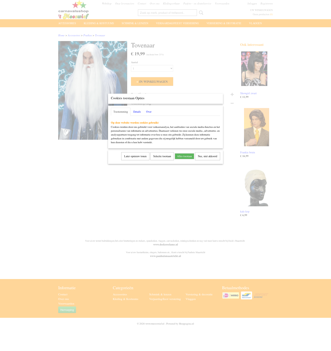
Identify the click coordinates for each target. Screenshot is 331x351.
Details (137, 111)
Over (149, 111)
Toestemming (120, 111)
